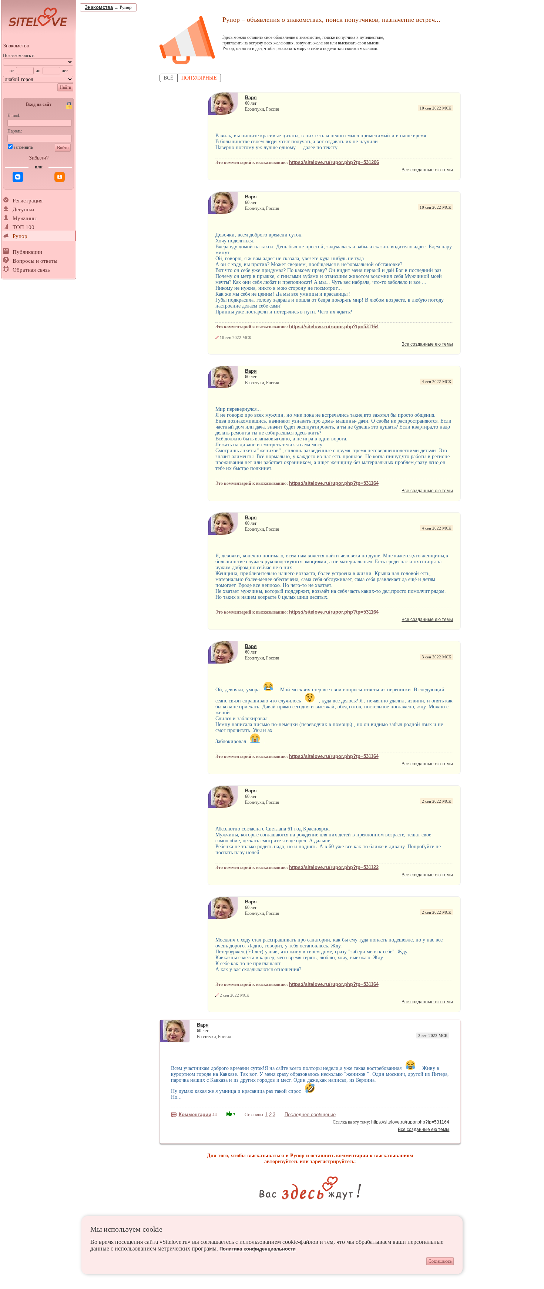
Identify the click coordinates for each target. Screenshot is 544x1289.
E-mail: (13, 115)
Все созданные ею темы (427, 169)
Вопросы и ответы (35, 261)
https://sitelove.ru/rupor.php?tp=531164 (334, 326)
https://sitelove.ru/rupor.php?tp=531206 (334, 162)
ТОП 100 (23, 227)
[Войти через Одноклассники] (59, 177)
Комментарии (195, 1114)
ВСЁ (169, 78)
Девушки (23, 209)
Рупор (20, 236)
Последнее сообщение (310, 1114)
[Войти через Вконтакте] (18, 177)
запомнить (23, 147)
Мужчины (25, 218)
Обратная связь (31, 270)
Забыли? (38, 158)
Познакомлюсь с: (19, 55)
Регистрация (28, 201)
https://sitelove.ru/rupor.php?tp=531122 (334, 867)
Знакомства (16, 45)
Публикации (27, 252)
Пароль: (14, 131)
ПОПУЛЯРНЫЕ (199, 78)
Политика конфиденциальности (257, 1249)
